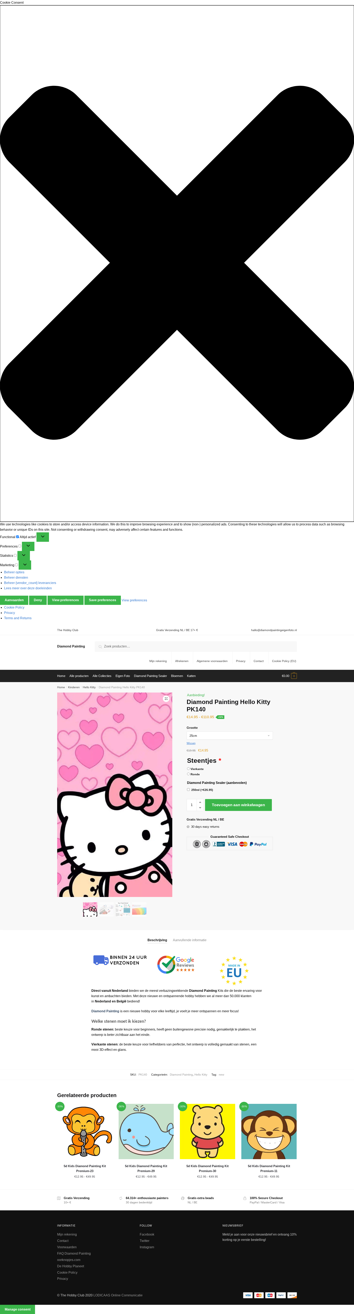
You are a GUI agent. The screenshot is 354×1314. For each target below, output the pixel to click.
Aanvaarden (14, 600)
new (221, 1074)
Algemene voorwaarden (212, 661)
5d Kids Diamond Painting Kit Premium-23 (85, 1168)
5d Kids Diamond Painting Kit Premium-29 (146, 1168)
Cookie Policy (14, 607)
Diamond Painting (71, 646)
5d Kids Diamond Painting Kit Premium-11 (269, 1168)
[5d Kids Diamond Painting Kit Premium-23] (84, 1131)
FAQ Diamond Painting (74, 1253)
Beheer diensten (16, 577)
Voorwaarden (67, 1247)
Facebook (147, 1234)
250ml (202, 789)
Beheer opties (14, 572)
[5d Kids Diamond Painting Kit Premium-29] (146, 1131)
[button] (177, 263)
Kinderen (74, 687)
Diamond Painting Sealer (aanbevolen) (217, 783)
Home (61, 687)
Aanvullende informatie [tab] (189, 940)
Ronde (195, 774)
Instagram (147, 1247)
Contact (259, 661)
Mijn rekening (158, 661)
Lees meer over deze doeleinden (28, 588)
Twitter (144, 1241)
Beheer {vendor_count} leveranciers (30, 583)
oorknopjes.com (68, 1260)
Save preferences (102, 600)
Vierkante (197, 769)
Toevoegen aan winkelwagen (238, 805)
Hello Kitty (89, 687)
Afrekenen (181, 661)
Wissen (191, 743)
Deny (38, 600)
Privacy (9, 612)
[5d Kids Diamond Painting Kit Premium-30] (207, 1131)
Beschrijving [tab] (157, 940)
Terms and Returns (18, 618)
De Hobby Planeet (70, 1266)
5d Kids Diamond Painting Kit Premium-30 (207, 1168)
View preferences (65, 600)
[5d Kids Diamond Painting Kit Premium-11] (269, 1131)
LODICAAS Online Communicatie (118, 1295)
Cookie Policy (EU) (284, 661)
